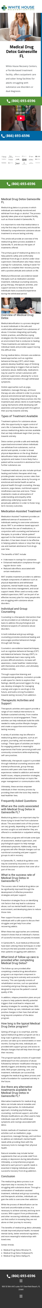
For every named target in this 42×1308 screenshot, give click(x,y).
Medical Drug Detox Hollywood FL (18, 1253)
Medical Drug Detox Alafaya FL (17, 1256)
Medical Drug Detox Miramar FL (17, 1250)
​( (22, 100)
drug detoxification (28, 971)
